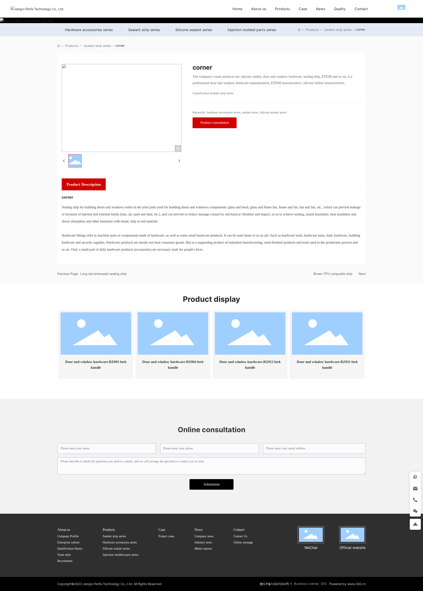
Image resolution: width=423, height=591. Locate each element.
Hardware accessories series (89, 30)
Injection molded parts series (252, 30)
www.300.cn (356, 584)
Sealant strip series (144, 30)
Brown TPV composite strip (333, 274)
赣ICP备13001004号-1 (276, 584)
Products (312, 29)
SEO (324, 583)
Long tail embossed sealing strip (103, 274)
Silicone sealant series (193, 30)
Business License (306, 583)
